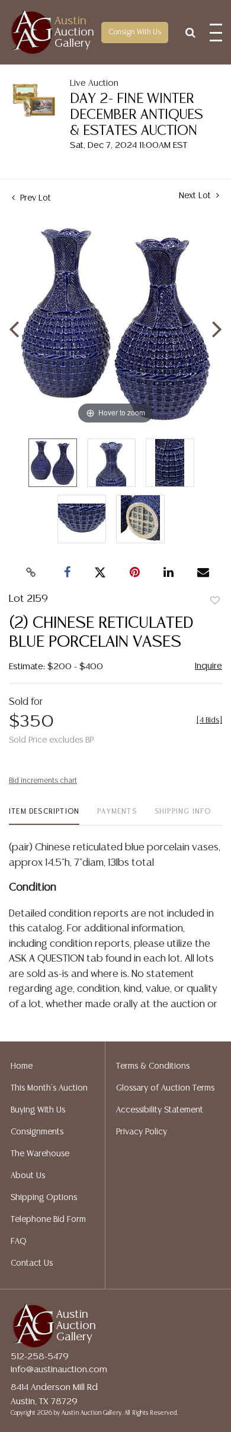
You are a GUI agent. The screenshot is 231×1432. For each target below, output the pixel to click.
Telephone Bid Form (48, 1219)
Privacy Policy (141, 1132)
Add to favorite (215, 601)
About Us (28, 1176)
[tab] (44, 816)
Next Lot (196, 196)
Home (22, 1066)
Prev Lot (34, 198)
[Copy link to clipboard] (31, 573)
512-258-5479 (40, 1356)
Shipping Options (44, 1198)
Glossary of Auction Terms (165, 1088)
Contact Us (32, 1263)
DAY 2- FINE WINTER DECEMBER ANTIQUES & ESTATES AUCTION (136, 115)
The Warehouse (40, 1154)
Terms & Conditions (153, 1066)
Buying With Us (38, 1110)
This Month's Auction (49, 1088)
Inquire (208, 666)
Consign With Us (134, 32)
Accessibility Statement (159, 1110)
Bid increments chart (43, 781)
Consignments (37, 1132)
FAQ (19, 1241)
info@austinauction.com (59, 1369)
